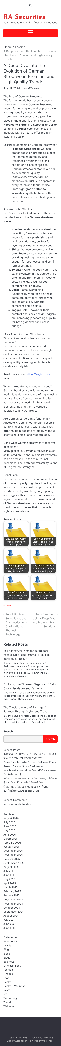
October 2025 (11, 859)
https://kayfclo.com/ (39, 374)
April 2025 (9, 883)
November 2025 (13, 854)
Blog (6, 949)
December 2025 (13, 850)
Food (6, 978)
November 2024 (13, 903)
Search (8, 731)
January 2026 (11, 846)
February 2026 (12, 842)
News (6, 990)
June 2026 (9, 826)
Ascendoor (21, 1041)
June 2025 (9, 875)
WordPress (48, 1041)
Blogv (6, 957)
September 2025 (13, 863)
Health (7, 982)
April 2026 (9, 834)
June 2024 (9, 923)
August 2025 (11, 867)
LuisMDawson (31, 88)
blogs (6, 953)
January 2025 (11, 895)
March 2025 (10, 887)
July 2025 (9, 871)
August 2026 (11, 818)
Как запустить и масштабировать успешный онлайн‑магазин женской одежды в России (27, 654)
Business (8, 961)
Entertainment (12, 965)
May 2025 (9, 879)
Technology (10, 998)
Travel (7, 1002)
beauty (7, 945)
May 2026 (9, 830)
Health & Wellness (14, 986)
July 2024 (9, 919)
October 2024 (11, 907)
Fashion (7, 605)
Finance (8, 974)
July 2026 (9, 822)
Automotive (10, 941)
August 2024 (11, 915)
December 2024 (13, 899)
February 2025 (12, 891)
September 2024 (13, 911)
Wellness (8, 1006)
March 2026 (10, 838)
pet (5, 994)
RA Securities (24, 17)
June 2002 (9, 928)
